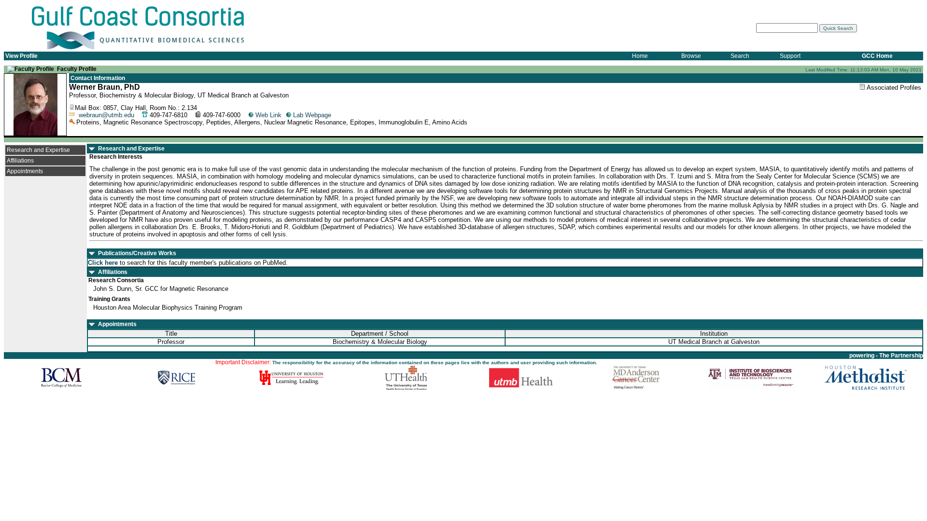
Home (640, 56)
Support (790, 56)
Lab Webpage (312, 115)
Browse (691, 56)
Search (739, 56)
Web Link (268, 115)
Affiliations (20, 160)
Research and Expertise (38, 150)
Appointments (25, 171)
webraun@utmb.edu (106, 115)
